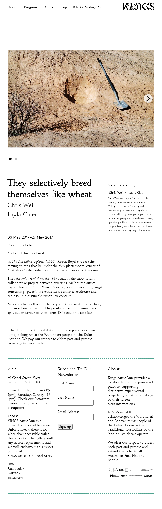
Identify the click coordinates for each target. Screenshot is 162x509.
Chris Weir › (117, 193)
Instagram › (16, 478)
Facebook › (16, 469)
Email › (12, 464)
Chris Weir (21, 206)
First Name (66, 383)
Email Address (68, 412)
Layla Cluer (22, 215)
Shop (63, 7)
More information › (121, 404)
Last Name (66, 398)
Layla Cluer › (137, 193)
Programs (31, 7)
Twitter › (14, 473)
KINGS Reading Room (89, 7)
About (13, 7)
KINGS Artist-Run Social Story (30, 456)
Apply (49, 7)
